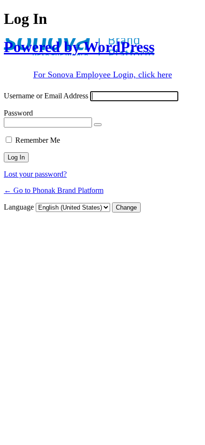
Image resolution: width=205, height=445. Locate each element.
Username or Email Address (46, 96)
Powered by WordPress (79, 46)
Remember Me (37, 140)
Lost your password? (35, 174)
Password (18, 113)
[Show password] (98, 124)
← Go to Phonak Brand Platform (53, 190)
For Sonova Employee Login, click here (102, 74)
